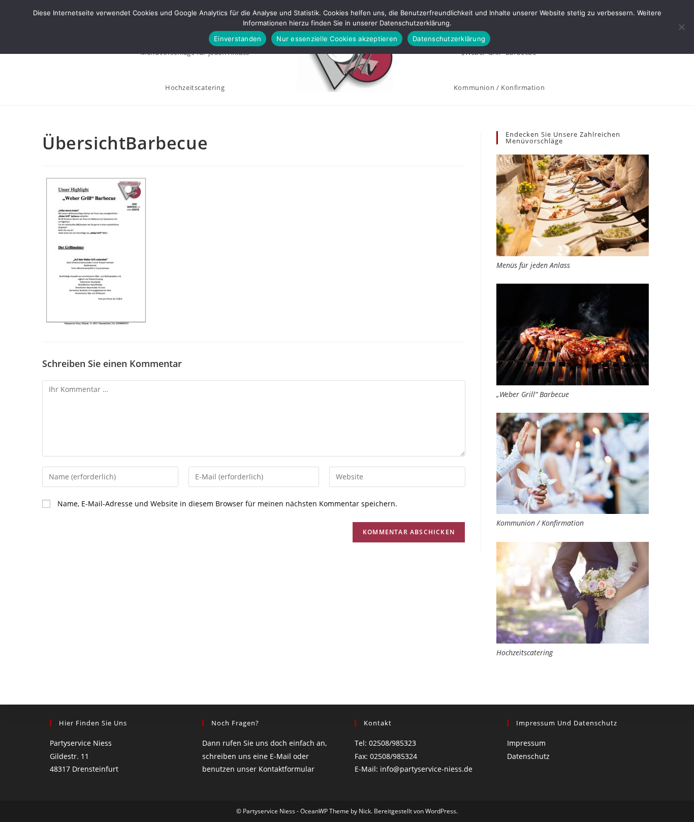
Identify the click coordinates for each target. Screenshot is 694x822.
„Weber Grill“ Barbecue (532, 394)
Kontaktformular (286, 769)
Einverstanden (237, 39)
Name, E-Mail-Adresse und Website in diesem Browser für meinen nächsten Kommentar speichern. (227, 503)
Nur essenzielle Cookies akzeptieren (336, 39)
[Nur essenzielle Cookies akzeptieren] (681, 27)
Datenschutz (528, 756)
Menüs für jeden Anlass (533, 265)
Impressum (526, 743)
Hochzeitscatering (524, 652)
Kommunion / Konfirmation (540, 523)
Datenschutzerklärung (449, 39)
